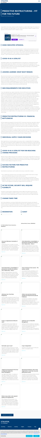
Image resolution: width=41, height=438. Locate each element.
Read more (3, 251)
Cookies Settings (3, 435)
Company (29, 426)
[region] (20, 434)
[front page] (4, 1)
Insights (22, 426)
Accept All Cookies (29, 435)
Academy (16, 426)
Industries (10, 426)
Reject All (36, 435)
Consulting (3, 426)
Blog (35, 426)
